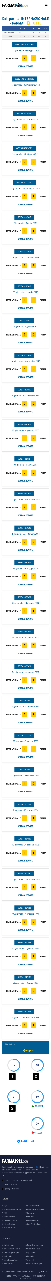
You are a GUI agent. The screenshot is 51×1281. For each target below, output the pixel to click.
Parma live (30, 1256)
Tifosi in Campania (9, 1228)
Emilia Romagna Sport (34, 1264)
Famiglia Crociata (33, 1220)
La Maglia (26, 1276)
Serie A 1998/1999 (24, 735)
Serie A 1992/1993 (24, 942)
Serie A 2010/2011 (24, 355)
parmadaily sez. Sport (10, 1260)
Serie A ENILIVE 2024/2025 (24, 79)
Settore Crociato (9, 1224)
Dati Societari (38, 1276)
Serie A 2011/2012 (24, 321)
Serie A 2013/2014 (24, 252)
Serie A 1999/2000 (24, 701)
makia (36, 1167)
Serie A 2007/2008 (24, 424)
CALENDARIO (25, 1278)
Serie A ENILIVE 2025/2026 (24, 44)
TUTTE (35, 23)
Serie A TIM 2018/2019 (24, 183)
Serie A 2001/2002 (24, 632)
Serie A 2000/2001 (24, 666)
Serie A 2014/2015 (24, 217)
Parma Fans (31, 1213)
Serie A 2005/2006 (24, 493)
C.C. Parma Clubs (33, 1206)
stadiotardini (7, 1256)
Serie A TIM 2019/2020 (24, 148)
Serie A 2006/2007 (24, 459)
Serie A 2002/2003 (24, 597)
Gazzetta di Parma (33, 1249)
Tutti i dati (27, 1141)
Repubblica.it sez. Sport (35, 1245)
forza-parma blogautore (11, 1249)
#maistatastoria (9, 1217)
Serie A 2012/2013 (24, 286)
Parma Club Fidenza (10, 1220)
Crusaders (30, 1217)
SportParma (31, 1252)
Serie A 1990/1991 (24, 1012)
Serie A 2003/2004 (24, 562)
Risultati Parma (8, 1245)
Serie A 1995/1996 (24, 839)
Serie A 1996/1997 (24, 804)
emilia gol (30, 1260)
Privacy (16, 1276)
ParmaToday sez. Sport (11, 1252)
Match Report (25, 66)
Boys (5, 1206)
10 (37, 1065)
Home (8, 1276)
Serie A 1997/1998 (24, 770)
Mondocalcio (8, 1264)
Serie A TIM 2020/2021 (24, 113)
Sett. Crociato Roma (34, 1224)
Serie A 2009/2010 (24, 390)
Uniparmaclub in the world (36, 1209)
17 (13, 1065)
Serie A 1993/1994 (24, 908)
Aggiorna (30, 1050)
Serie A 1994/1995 (24, 873)
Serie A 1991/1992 (24, 977)
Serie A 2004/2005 (24, 528)
